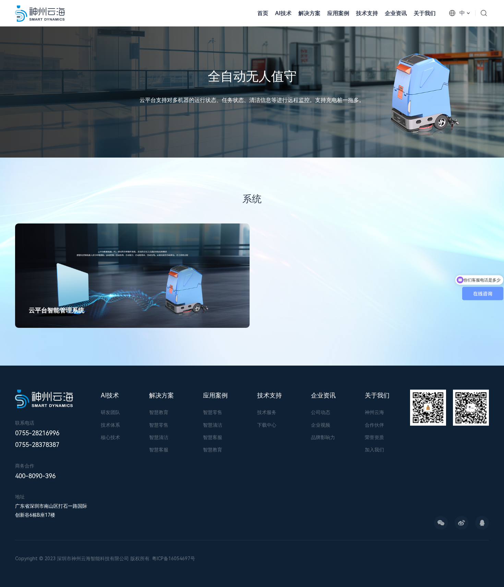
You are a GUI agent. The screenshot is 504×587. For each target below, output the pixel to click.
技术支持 (367, 13)
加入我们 (374, 449)
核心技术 (110, 437)
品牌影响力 (323, 437)
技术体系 (110, 425)
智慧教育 (158, 412)
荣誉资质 (374, 437)
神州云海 (374, 412)
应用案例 (338, 13)
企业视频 (320, 425)
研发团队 (110, 412)
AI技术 (283, 13)
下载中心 (266, 425)
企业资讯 (396, 13)
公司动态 (320, 412)
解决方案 (161, 395)
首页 (262, 13)
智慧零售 (158, 425)
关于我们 (424, 13)
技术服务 (266, 412)
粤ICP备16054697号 (173, 558)
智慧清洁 (158, 437)
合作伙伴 (374, 425)
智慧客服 (158, 449)
